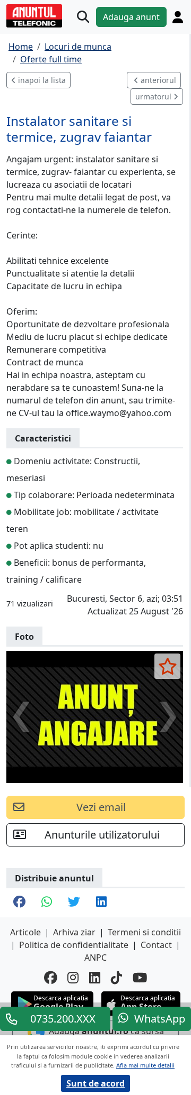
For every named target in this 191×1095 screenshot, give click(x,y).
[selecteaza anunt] (167, 666)
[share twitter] (74, 902)
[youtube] (140, 978)
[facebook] (50, 978)
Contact (156, 945)
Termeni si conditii (144, 932)
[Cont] (177, 17)
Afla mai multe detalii (145, 1065)
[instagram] (73, 978)
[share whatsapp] (46, 902)
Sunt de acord (95, 1083)
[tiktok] (116, 978)
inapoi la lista (41, 80)
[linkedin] (94, 978)
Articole (25, 932)
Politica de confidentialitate (73, 945)
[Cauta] (83, 17)
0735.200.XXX (63, 1018)
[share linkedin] (101, 902)
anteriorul (157, 80)
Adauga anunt (131, 17)
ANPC (95, 957)
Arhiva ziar (74, 932)
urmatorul (154, 96)
